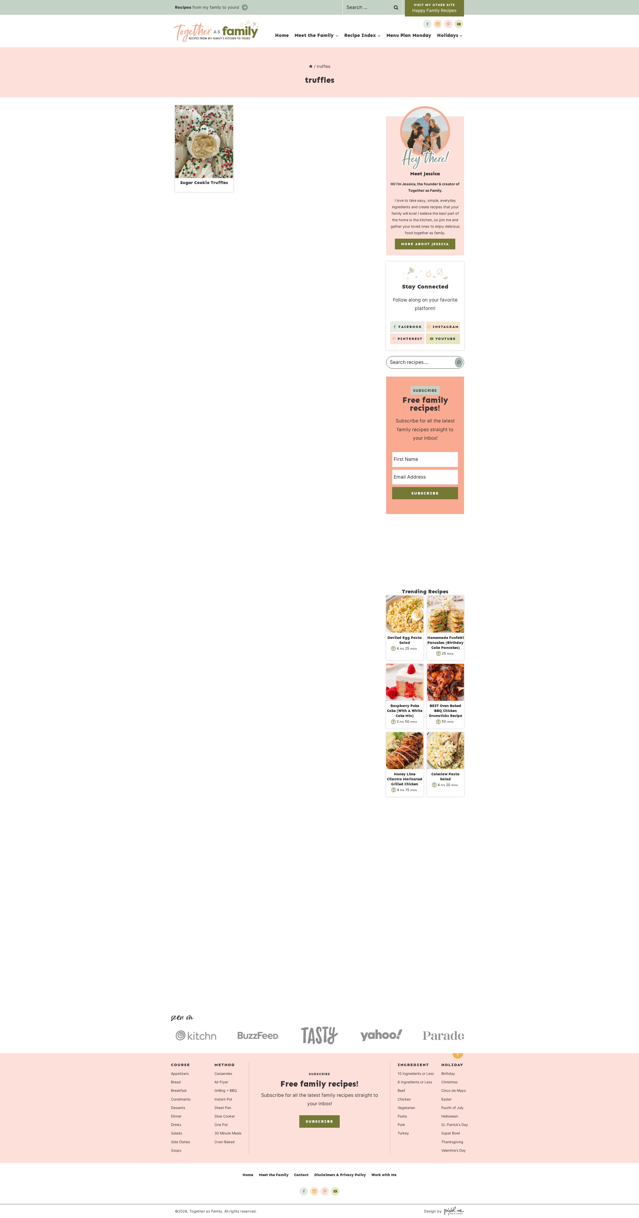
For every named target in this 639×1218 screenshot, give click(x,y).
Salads (176, 1133)
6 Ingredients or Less (415, 1082)
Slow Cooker (224, 1116)
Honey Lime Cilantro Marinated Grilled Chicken (404, 779)
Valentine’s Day (453, 1150)
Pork (401, 1124)
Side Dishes (180, 1141)
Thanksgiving (452, 1141)
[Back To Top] (458, 1053)
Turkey (403, 1133)
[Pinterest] (448, 24)
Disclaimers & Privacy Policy (340, 1175)
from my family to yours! (207, 7)
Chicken (404, 1099)
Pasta (402, 1116)
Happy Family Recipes (434, 10)
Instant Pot (223, 1099)
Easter (446, 1099)
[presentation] (204, 141)
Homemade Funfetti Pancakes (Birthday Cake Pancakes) (445, 642)
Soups (176, 1150)
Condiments (180, 1099)
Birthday (448, 1073)
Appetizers (180, 1073)
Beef (401, 1090)
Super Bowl (450, 1133)
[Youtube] (459, 24)
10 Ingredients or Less (416, 1073)
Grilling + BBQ (225, 1090)
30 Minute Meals (227, 1133)
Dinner (176, 1116)
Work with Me (383, 1175)
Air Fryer (221, 1082)
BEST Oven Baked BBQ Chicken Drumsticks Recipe (445, 711)
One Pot (221, 1124)
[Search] (459, 362)
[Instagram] (438, 24)
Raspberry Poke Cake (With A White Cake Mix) (404, 711)
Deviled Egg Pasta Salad (404, 640)
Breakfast (179, 1090)
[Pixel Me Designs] (453, 1211)
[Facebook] (427, 24)
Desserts (178, 1107)
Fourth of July (452, 1107)
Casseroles (223, 1073)
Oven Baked (224, 1141)
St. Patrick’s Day (454, 1124)
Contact (301, 1175)
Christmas (449, 1082)
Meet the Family (274, 1175)
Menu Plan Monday (408, 35)
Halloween (449, 1116)
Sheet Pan (222, 1107)
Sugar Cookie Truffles (204, 182)
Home (282, 35)
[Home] (311, 66)
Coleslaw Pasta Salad (445, 776)
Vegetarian (406, 1107)
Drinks (176, 1124)
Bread (176, 1082)
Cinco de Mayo (453, 1090)
